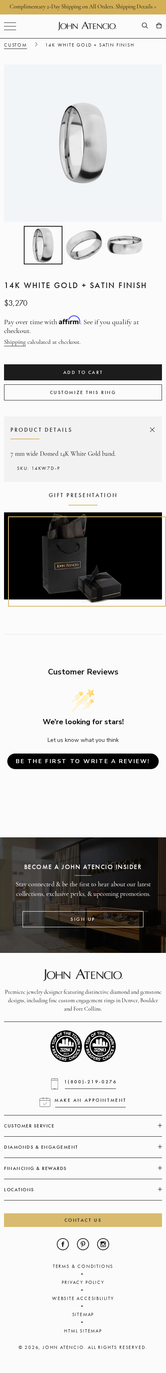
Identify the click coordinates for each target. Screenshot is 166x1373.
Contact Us (83, 1220)
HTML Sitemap (83, 1331)
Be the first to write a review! (83, 761)
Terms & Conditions (83, 1266)
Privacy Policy (83, 1282)
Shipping (15, 342)
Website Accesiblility (83, 1298)
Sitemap (83, 1314)
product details (81, 429)
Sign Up (83, 919)
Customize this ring (83, 392)
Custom (15, 45)
